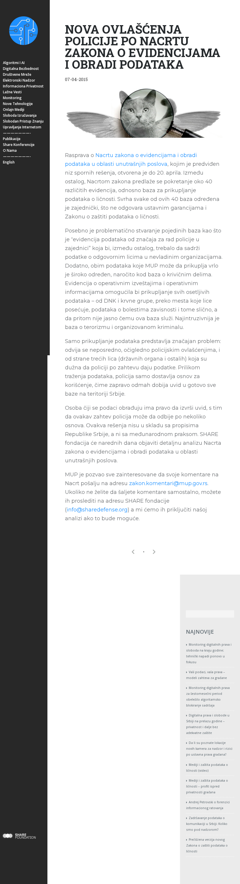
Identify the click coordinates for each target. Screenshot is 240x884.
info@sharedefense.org (97, 509)
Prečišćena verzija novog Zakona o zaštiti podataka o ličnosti (207, 845)
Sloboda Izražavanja (20, 115)
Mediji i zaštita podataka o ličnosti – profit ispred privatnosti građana (207, 786)
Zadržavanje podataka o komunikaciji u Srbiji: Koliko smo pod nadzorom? (206, 824)
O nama (10, 150)
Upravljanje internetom (22, 127)
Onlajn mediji (13, 109)
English (9, 162)
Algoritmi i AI (14, 62)
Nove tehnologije (18, 103)
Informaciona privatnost (23, 86)
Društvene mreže (17, 74)
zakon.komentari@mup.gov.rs (168, 483)
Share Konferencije (19, 144)
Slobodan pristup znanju (23, 121)
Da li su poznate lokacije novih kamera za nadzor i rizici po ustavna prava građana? (209, 749)
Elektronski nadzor (19, 80)
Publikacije (11, 138)
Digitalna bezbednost (21, 68)
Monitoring (12, 97)
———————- (17, 132)
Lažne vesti (12, 91)
